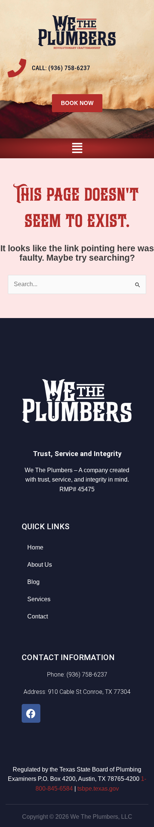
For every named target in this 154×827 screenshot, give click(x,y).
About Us (39, 564)
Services (38, 599)
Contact (37, 616)
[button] (77, 148)
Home (35, 547)
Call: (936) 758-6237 (61, 68)
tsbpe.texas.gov (98, 788)
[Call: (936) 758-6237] (16, 68)
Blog (33, 582)
